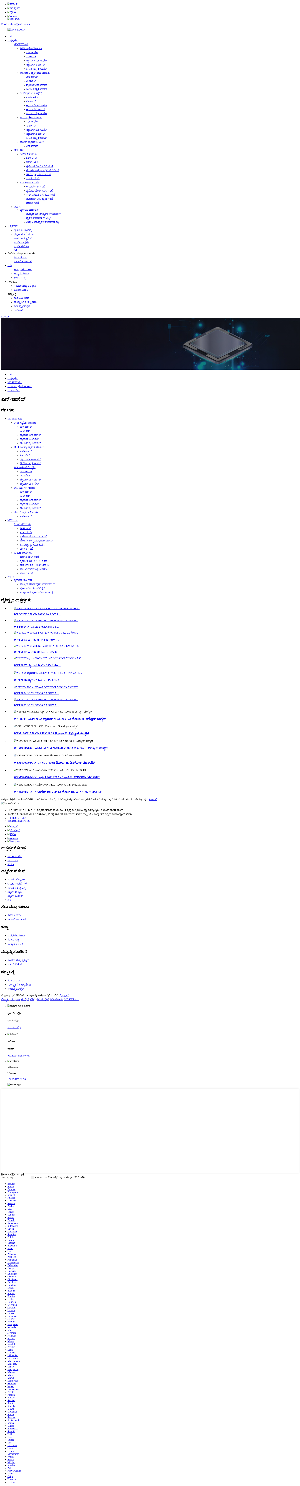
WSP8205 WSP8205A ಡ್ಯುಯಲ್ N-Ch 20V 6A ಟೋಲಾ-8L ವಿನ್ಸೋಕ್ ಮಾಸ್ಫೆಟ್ (60, 718)
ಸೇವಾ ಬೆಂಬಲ (20, 257)
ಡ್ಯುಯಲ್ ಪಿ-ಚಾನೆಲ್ (35, 64)
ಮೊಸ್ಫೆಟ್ (5, 999)
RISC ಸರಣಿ (32, 162)
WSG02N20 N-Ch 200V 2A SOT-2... (37, 614)
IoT (15, 250)
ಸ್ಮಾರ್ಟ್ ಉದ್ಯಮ (21, 242)
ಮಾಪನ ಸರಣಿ (33, 178)
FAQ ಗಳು (18, 310)
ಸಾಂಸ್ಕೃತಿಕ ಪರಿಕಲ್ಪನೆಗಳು (25, 302)
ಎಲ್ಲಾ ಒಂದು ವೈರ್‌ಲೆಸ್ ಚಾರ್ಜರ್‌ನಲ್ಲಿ (42, 222)
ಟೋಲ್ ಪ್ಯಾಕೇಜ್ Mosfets (32, 142)
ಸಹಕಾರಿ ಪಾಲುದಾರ (23, 261)
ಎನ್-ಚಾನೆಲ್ (32, 52)
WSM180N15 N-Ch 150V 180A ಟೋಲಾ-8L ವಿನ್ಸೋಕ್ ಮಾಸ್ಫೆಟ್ (51, 733)
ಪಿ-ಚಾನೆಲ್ (31, 56)
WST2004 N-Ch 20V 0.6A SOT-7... (36, 693)
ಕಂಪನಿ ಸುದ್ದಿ (19, 277)
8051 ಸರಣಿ (31, 158)
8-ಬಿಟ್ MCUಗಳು (28, 154)
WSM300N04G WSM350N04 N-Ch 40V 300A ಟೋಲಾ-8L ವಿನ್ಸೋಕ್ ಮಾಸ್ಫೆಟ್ (61, 748)
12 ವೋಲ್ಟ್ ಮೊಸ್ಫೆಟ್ (19, 999)
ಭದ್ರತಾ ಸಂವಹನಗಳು (24, 234)
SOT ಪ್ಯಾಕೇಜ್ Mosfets (31, 117)
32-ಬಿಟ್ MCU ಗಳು (29, 182)
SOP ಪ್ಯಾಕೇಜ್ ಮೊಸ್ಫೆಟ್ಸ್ (31, 93)
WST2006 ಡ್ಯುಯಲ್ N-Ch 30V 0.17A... (38, 680)
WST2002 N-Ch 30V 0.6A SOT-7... (36, 705)
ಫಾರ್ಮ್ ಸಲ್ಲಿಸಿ (14, 1027)
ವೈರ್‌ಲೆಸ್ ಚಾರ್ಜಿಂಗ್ (29, 209)
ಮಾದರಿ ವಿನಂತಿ (21, 289)
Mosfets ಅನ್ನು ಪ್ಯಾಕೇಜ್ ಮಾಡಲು (35, 72)
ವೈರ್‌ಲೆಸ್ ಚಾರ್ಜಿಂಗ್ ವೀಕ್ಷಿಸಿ (38, 218)
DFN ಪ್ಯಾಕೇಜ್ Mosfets (31, 48)
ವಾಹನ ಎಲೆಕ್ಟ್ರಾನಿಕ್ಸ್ (23, 238)
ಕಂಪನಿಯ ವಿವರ (21, 298)
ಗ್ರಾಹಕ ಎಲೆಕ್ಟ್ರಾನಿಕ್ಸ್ (22, 230)
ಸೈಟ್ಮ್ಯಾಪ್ (64, 995)
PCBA (17, 206)
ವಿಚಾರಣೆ (153, 799)
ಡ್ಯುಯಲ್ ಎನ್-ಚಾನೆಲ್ (36, 60)
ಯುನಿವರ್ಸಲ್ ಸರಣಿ (35, 186)
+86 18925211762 (17, 818)
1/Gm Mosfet (56, 999)
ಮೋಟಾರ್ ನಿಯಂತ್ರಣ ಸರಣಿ (39, 198)
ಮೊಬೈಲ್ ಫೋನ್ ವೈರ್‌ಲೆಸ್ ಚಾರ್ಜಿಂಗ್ (43, 213)
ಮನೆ (10, 36)
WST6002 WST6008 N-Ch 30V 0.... (37, 652)
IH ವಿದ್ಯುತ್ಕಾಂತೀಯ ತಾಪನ (38, 174)
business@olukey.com (19, 820)
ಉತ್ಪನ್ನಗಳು (13, 40)
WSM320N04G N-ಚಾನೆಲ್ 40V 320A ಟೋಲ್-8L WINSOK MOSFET (57, 777)
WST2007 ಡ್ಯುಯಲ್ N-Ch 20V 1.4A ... (37, 665)
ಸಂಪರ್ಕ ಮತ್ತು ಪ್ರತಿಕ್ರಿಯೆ (25, 285)
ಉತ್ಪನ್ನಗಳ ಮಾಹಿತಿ (23, 269)
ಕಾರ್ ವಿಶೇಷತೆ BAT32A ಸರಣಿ (40, 194)
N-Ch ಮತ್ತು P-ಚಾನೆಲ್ (36, 68)
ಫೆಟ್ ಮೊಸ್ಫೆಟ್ (42, 999)
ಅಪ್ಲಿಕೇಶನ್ (13, 226)
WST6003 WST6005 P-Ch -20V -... (36, 640)
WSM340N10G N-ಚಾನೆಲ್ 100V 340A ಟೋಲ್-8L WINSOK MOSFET (58, 792)
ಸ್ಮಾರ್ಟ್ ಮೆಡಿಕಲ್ (21, 246)
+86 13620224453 (17, 1079)
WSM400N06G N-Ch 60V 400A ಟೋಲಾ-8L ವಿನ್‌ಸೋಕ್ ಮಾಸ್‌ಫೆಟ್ (54, 762)
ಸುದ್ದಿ (10, 265)
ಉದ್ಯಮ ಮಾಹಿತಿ (21, 273)
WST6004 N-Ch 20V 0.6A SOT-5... (36, 626)
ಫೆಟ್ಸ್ (32, 999)
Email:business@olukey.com (15, 24)
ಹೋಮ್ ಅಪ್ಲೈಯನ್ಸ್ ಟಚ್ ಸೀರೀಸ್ (42, 170)
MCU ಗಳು (19, 150)
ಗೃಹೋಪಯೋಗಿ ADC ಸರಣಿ (39, 166)
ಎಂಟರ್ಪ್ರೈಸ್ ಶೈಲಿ (22, 306)
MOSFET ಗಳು (21, 44)
